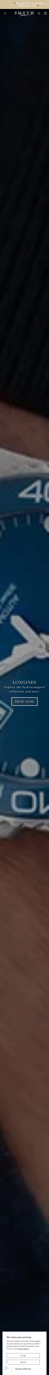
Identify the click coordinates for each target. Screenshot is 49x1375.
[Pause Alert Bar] (42, 4)
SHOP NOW (24, 702)
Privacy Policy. (23, 1348)
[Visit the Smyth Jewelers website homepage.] (24, 14)
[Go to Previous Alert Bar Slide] (45, 4)
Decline (23, 1362)
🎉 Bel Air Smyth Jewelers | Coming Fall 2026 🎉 (28, 4)
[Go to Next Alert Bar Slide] (47, 4)
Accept (23, 1355)
